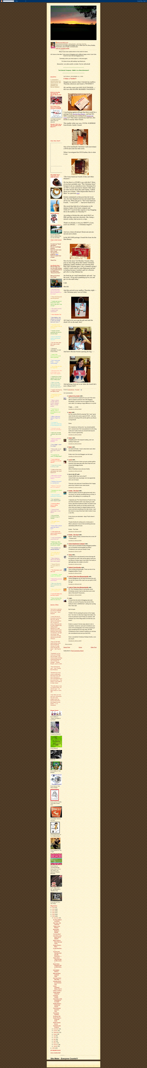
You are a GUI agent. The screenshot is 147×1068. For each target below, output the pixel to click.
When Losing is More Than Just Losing (57, 942)
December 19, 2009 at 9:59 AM (75, 443)
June (55, 1037)
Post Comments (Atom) (77, 650)
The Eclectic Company (65, 7)
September (56, 1032)
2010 (53, 914)
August (55, 1034)
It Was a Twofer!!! (57, 990)
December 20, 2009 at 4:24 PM (75, 573)
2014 (53, 907)
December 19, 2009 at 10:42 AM (75, 471)
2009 (53, 916)
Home (80, 647)
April (55, 1041)
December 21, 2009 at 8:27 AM (75, 584)
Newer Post (67, 647)
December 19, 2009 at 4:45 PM (75, 487)
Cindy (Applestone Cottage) (77, 543)
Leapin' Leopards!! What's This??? (57, 987)
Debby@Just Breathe (75, 567)
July (55, 1035)
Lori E (70, 459)
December (56, 917)
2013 (53, 909)
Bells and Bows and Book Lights (56, 975)
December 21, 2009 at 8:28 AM (75, 595)
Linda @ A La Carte (74, 396)
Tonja (70, 554)
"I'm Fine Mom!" (57, 934)
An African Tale (56, 1016)
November (56, 1029)
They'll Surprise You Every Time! (57, 1010)
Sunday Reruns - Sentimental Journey (57, 1005)
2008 (53, 1048)
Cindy (70, 438)
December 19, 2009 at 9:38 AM (75, 409)
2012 (53, 911)
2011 (53, 912)
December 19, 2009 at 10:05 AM (75, 456)
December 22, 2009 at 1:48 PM (75, 640)
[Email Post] (81, 389)
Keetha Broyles (62, 42)
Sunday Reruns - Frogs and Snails (57, 1019)
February (56, 1044)
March (55, 1042)
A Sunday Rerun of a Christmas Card (57, 983)
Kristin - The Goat (74, 490)
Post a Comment (68, 644)
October (56, 1030)
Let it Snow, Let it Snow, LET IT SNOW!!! (57, 937)
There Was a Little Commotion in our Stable (57, 1000)
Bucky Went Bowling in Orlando (56, 931)
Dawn (70, 447)
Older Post (93, 647)
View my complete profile (62, 48)
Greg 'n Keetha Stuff (55, 1052)
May (55, 1039)
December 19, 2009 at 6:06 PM (75, 540)
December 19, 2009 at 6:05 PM (75, 531)
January (56, 1046)
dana (70, 412)
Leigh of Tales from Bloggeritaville (78, 576)
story (57, 254)
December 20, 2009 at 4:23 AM (75, 564)
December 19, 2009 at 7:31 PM (75, 551)
